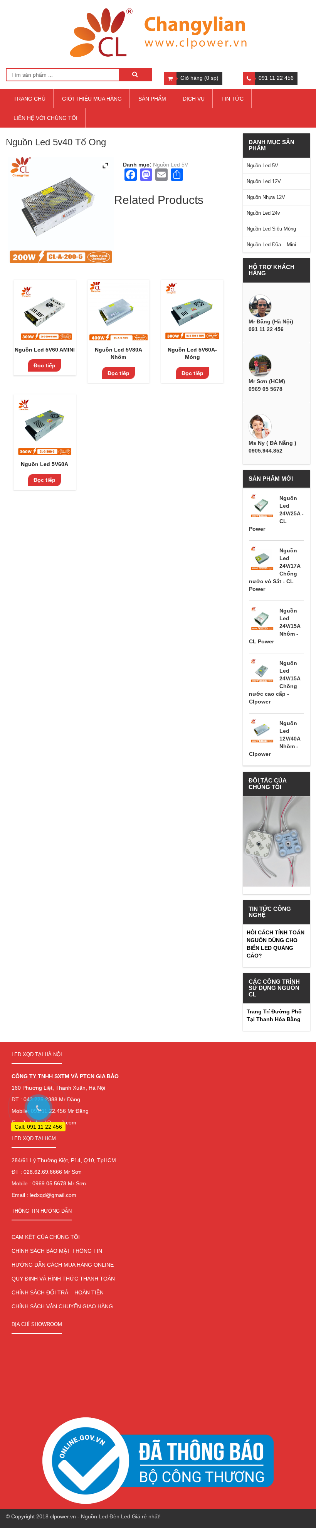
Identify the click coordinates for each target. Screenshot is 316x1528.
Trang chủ (29, 99)
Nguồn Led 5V (170, 165)
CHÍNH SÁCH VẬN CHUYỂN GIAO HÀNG (62, 1306)
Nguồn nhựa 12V (266, 197)
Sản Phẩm (152, 99)
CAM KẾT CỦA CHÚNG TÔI (46, 1237)
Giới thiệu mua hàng (92, 99)
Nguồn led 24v (263, 213)
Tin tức (232, 99)
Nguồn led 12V (264, 181)
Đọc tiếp (44, 365)
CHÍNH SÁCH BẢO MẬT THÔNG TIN (57, 1251)
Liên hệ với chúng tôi (45, 118)
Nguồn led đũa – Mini (271, 244)
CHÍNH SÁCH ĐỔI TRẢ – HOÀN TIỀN (58, 1292)
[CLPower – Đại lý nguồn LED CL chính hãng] (158, 33)
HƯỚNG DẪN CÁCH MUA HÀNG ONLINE (63, 1265)
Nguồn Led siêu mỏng (271, 229)
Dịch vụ (194, 99)
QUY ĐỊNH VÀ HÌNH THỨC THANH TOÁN (63, 1279)
